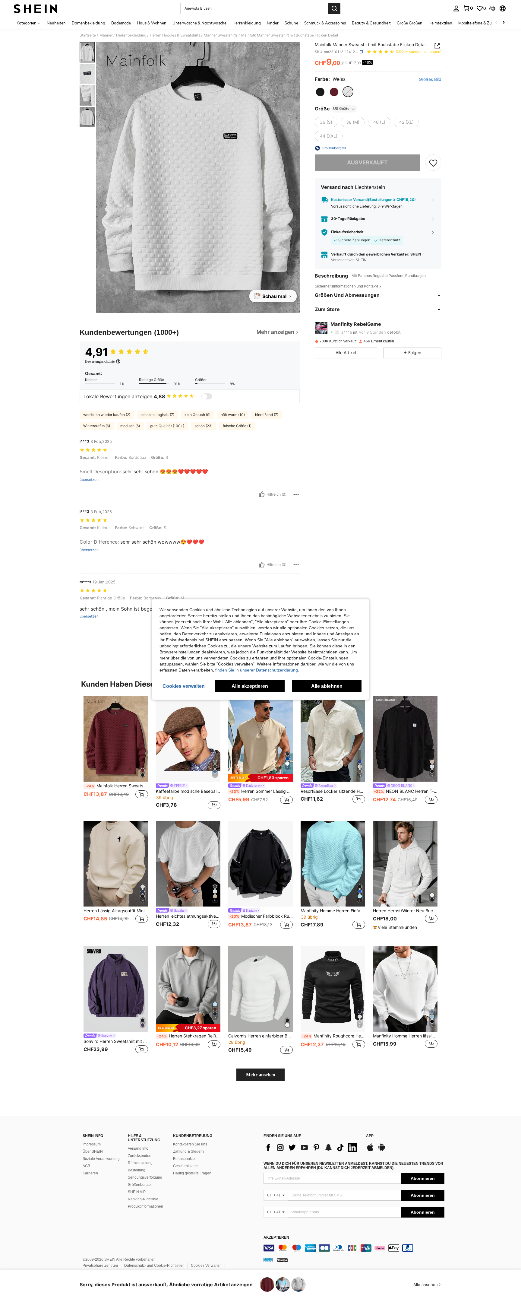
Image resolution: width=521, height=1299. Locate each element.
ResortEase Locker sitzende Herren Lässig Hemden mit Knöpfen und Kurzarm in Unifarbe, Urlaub (333, 791)
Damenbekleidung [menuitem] (88, 23)
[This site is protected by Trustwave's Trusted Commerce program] (268, 1260)
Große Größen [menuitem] (409, 23)
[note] (260, 777)
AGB (86, 1166)
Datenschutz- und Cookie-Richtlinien (154, 1265)
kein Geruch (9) (197, 414)
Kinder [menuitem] (273, 23)
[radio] (320, 92)
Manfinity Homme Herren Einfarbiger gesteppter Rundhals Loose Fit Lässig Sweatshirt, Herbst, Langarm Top (333, 910)
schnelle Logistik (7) (157, 414)
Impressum (92, 1144)
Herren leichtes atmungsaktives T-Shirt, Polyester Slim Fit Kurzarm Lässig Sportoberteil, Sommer (188, 916)
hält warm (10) (233, 414)
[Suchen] (334, 8)
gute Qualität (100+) (167, 426)
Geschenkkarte (185, 1166)
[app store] (370, 1150)
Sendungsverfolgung (145, 1177)
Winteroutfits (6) (96, 426)
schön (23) (203, 426)
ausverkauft (367, 163)
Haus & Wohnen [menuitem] (151, 23)
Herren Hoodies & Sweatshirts (175, 35)
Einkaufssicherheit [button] (347, 232)
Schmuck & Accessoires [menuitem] (325, 23)
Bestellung (136, 1170)
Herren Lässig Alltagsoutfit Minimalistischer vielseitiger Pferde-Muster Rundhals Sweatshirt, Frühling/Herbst (116, 910)
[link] (468, 8)
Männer (105, 35)
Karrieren (90, 1173)
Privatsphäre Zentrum (100, 1265)
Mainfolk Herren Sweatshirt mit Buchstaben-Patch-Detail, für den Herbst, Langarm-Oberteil (116, 785)
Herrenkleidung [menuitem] (246, 23)
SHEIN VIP (137, 1192)
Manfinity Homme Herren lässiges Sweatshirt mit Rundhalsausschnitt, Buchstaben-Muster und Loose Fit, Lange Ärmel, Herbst (405, 1036)
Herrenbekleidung (131, 35)
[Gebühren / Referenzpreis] (342, 63)
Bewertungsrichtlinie (100, 361)
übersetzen (89, 480)
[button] (492, 8)
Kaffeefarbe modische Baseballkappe (188, 791)
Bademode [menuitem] (121, 23)
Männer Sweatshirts (221, 35)
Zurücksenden (139, 1156)
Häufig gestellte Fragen (192, 1173)
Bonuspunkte (184, 1159)
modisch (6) (130, 426)
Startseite (88, 35)
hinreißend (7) (266, 414)
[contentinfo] (354, 1248)
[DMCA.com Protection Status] (282, 1260)
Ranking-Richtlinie (143, 1199)
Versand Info (138, 1148)
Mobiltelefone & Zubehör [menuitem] (480, 23)
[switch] (206, 396)
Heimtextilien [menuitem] (440, 23)
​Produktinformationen (145, 1206)
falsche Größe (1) (237, 426)
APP (370, 1136)
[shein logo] (35, 8)
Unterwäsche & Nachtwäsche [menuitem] (199, 23)
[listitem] (115, 753)
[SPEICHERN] (433, 162)
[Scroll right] (503, 23)
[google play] (381, 1150)
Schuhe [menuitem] (291, 23)
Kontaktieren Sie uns (190, 1144)
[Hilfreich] (261, 494)
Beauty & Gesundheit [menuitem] (371, 23)
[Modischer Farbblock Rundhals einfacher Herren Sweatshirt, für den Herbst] (260, 864)
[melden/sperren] (296, 494)
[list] (312, 1147)
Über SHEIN (93, 1151)
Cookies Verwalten (206, 1265)
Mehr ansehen (260, 1074)
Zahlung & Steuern (188, 1151)
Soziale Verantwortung (101, 1159)
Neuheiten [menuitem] (56, 23)
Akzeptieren (276, 1238)
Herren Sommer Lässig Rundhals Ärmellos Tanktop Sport (261, 791)
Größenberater (140, 1185)
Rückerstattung (140, 1163)
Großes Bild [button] (430, 79)
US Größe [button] (341, 108)
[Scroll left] (496, 23)
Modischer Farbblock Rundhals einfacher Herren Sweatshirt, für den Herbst (261, 916)
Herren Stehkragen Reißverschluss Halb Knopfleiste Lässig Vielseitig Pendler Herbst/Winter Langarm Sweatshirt (188, 1036)
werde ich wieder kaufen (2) (106, 414)
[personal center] (456, 8)
